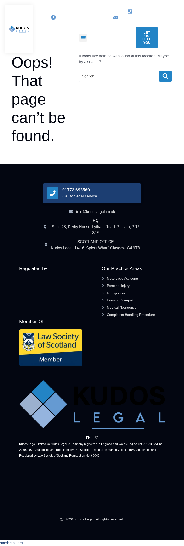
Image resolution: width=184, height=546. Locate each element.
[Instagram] (85, 11)
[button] (83, 38)
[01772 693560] (52, 193)
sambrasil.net (11, 543)
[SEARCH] (165, 76)
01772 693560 (76, 189)
